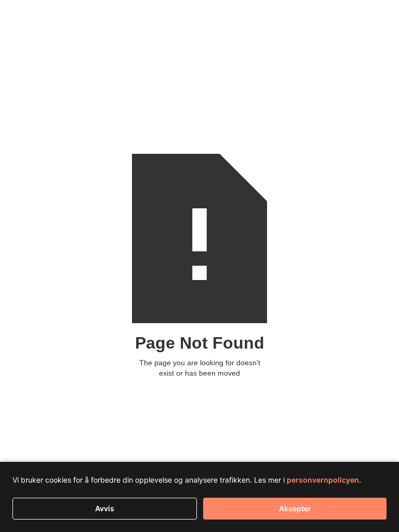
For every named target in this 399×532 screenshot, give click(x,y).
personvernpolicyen (323, 479)
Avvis (104, 508)
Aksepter (295, 508)
